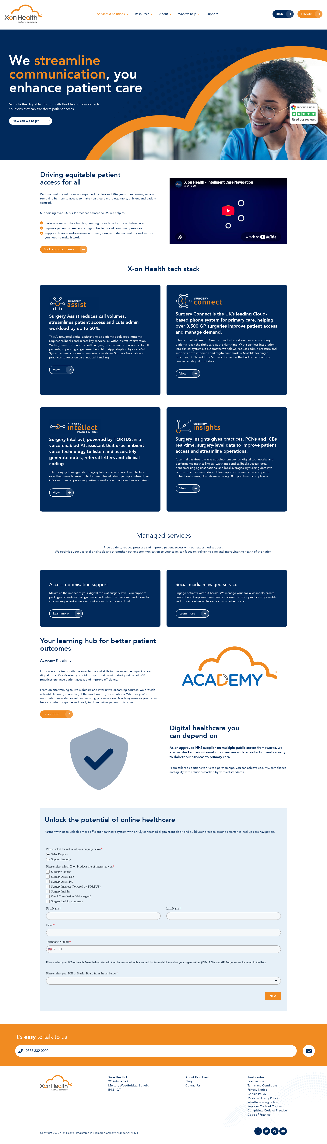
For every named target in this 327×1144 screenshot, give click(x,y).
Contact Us (193, 1085)
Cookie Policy (257, 1094)
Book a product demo (59, 249)
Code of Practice (259, 1115)
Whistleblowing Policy (263, 1102)
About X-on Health (198, 1077)
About (163, 14)
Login (279, 14)
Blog (188, 1081)
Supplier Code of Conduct (266, 1106)
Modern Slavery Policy (263, 1098)
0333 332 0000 (37, 1050)
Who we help (187, 14)
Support (212, 14)
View (56, 370)
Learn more (61, 613)
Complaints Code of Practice (267, 1110)
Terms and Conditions (262, 1085)
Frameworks (256, 1081)
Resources (142, 14)
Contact (306, 14)
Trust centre (256, 1077)
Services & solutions (111, 14)
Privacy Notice (257, 1090)
